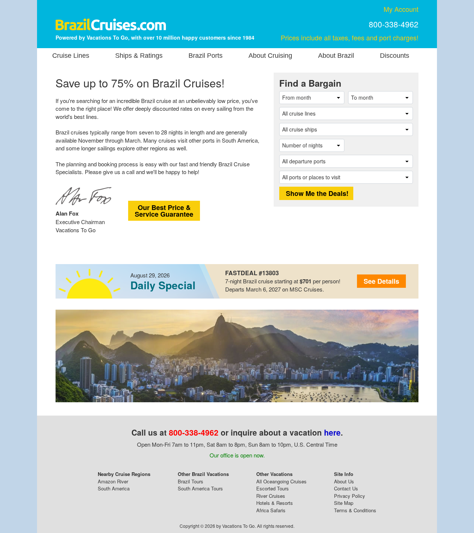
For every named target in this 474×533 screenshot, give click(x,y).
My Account (401, 9)
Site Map (343, 502)
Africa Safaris (271, 510)
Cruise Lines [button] (70, 55)
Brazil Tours (190, 481)
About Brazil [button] (336, 55)
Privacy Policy (349, 495)
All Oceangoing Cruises (281, 481)
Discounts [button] (394, 55)
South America (114, 488)
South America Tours (200, 488)
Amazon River (113, 481)
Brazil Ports (205, 55)
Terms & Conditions (355, 510)
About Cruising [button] (270, 55)
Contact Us (346, 488)
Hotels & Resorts (274, 502)
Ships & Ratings (139, 55)
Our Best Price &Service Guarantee (164, 211)
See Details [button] (381, 281)
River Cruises (270, 495)
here (332, 432)
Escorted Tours (272, 488)
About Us (344, 481)
